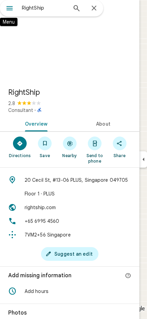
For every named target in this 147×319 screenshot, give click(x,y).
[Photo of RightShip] (69, 41)
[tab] (34, 123)
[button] (69, 291)
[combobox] (44, 8)
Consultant (20, 110)
